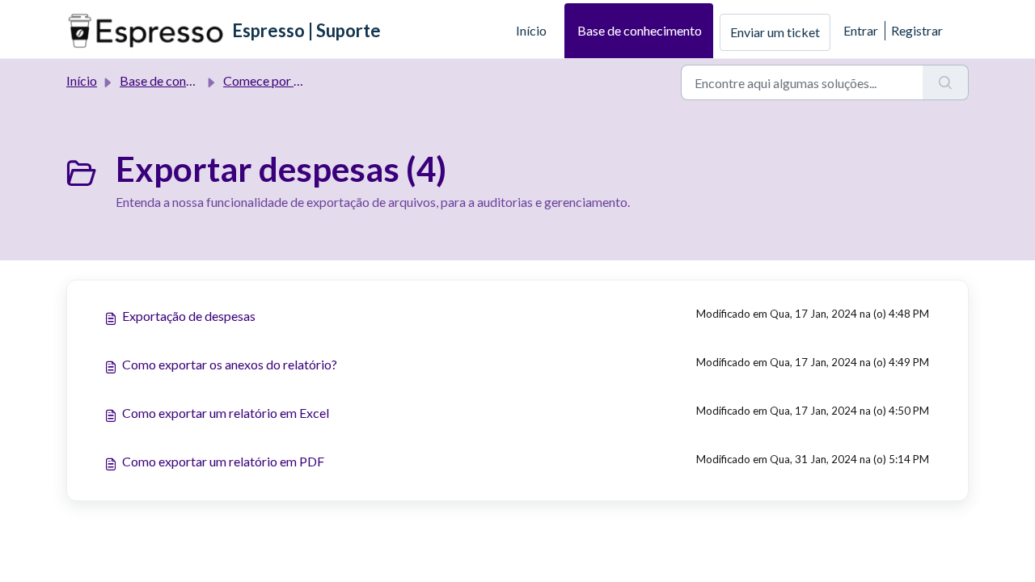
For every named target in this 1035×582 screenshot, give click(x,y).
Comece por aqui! (272, 80)
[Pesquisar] (946, 82)
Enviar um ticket (775, 32)
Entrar (860, 30)
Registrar (917, 30)
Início (531, 30)
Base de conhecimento (639, 30)
